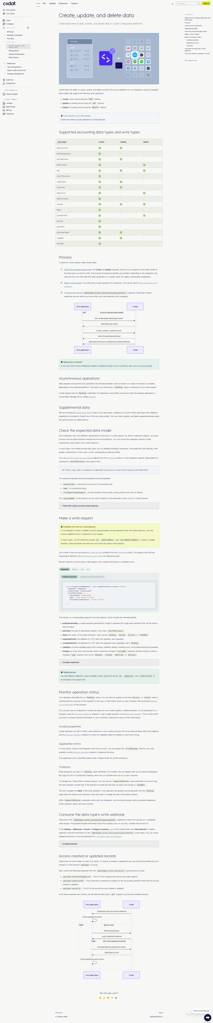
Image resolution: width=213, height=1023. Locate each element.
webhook (117, 814)
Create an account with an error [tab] (92, 577)
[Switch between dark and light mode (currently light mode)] (173, 3)
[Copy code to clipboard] (156, 468)
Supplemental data (191, 28)
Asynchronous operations (193, 25)
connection (94, 881)
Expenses (111, 458)
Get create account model (92, 556)
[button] (17, 35)
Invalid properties (192, 40)
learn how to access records (140, 366)
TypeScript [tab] (65, 569)
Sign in (206, 3)
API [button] (44, 3)
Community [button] (63, 3)
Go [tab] (88, 569)
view (111, 829)
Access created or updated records (197, 53)
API (78, 540)
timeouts (92, 397)
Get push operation (134, 714)
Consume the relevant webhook (99, 293)
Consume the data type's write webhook (195, 50)
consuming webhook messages (109, 836)
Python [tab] (74, 569)
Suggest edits (192, 60)
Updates (52, 3)
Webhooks (77, 829)
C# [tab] (82, 569)
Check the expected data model (77, 270)
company (62, 714)
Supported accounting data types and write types (198, 19)
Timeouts (189, 46)
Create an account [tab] (69, 577)
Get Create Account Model (81, 458)
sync (157, 861)
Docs (38, 3)
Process (187, 23)
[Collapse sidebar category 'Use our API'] (28, 28)
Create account (96, 552)
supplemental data (83, 413)
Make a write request (73, 283)
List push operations (83, 714)
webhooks (68, 296)
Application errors (192, 43)
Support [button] (74, 3)
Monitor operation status (193, 37)
